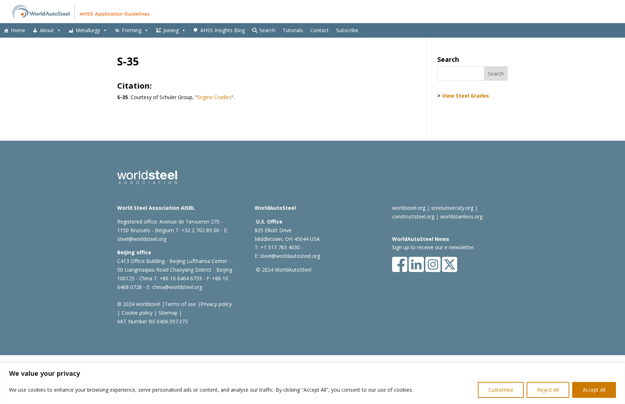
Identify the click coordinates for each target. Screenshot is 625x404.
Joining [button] (171, 30)
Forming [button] (131, 30)
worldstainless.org (461, 216)
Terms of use (180, 304)
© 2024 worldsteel (138, 304)
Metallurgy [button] (88, 30)
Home (18, 30)
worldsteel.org (408, 207)
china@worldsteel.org (177, 287)
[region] (312, 383)
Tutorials (292, 30)
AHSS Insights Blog (222, 30)
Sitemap (167, 312)
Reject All (548, 389)
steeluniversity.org (452, 207)
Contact (319, 30)
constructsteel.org (413, 216)
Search (267, 30)
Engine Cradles (214, 97)
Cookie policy (136, 312)
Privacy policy (216, 304)
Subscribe (347, 30)
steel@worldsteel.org (141, 238)
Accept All (594, 389)
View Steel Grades (465, 95)
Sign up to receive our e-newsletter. (433, 247)
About (47, 30)
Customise (500, 389)
